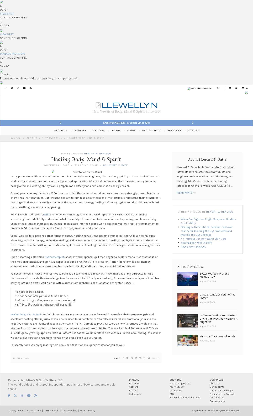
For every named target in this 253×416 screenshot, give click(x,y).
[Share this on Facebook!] (123, 358)
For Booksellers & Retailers (185, 397)
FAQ (172, 394)
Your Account (177, 386)
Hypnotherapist (54, 257)
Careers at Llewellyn (221, 390)
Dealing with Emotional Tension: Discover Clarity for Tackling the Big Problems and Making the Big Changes (207, 231)
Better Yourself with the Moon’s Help (214, 275)
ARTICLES (99, 130)
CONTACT (194, 130)
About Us (215, 383)
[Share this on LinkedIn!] (136, 358)
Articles (32, 138)
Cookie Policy (69, 410)
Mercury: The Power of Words (217, 336)
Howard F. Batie (118, 165)
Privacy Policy (15, 410)
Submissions (217, 401)
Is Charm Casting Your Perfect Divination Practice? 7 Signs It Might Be (218, 319)
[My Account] (230, 88)
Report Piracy (87, 410)
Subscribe (135, 394)
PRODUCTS (61, 130)
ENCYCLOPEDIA (151, 130)
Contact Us (176, 390)
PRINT (155, 358)
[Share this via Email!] (140, 358)
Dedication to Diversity (222, 394)
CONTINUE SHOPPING (13, 17)
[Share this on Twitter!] (127, 358)
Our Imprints (217, 386)
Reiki (46, 214)
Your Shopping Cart (181, 383)
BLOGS (131, 130)
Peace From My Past (193, 246)
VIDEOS (116, 130)
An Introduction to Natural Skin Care (203, 238)
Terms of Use (33, 410)
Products (134, 383)
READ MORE (184, 192)
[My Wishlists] (236, 88)
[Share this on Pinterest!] (132, 358)
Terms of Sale (51, 410)
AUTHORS (80, 130)
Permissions (217, 397)
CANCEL (5, 74)
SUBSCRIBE (174, 130)
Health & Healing (219, 211)
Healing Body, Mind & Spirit (86, 138)
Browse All (53, 138)
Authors (133, 386)
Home (17, 138)
